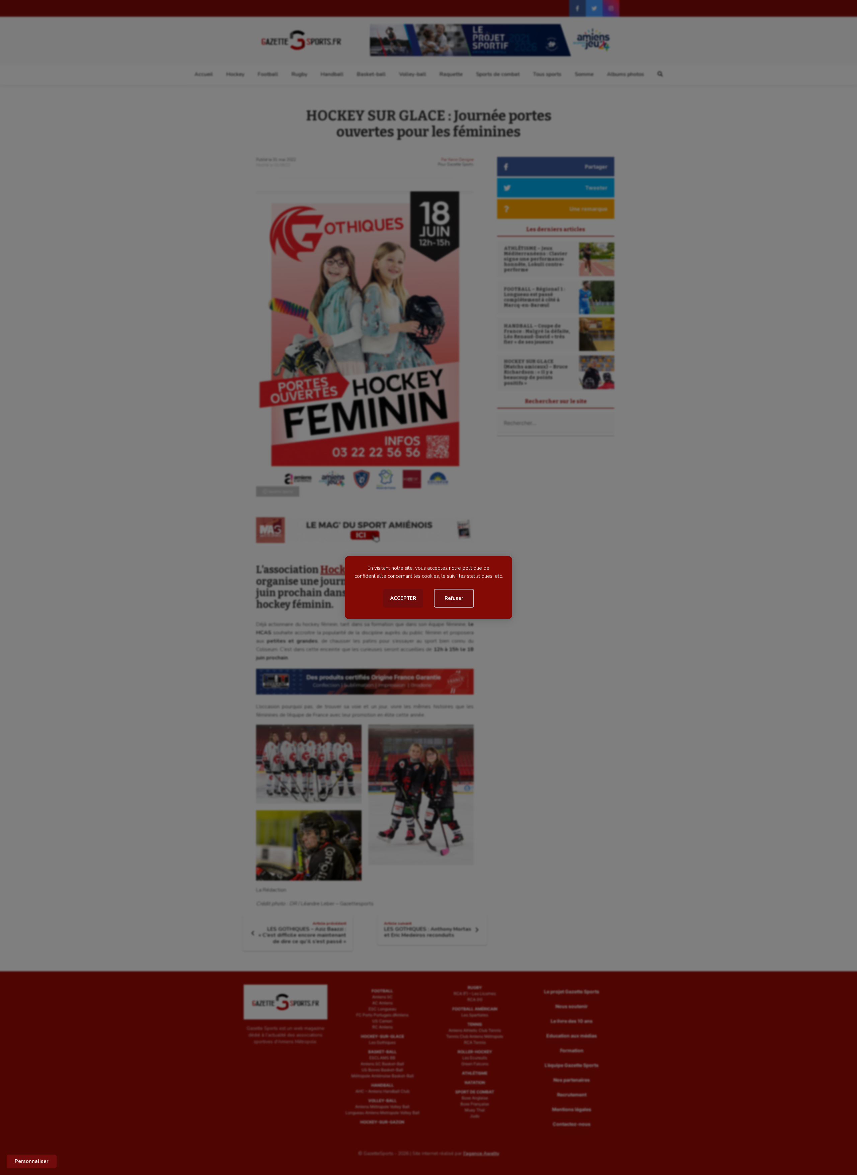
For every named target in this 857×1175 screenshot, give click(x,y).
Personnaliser (32, 1161)
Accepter (403, 598)
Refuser (454, 598)
